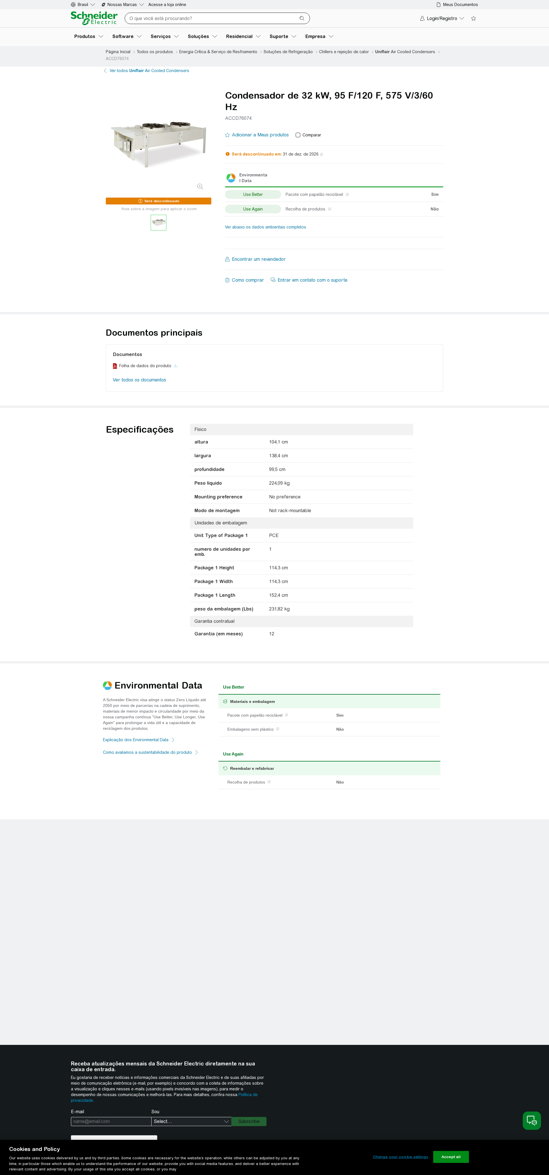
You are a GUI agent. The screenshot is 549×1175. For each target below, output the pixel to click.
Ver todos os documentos (139, 380)
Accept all (451, 1157)
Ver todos (149, 70)
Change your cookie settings (400, 1157)
